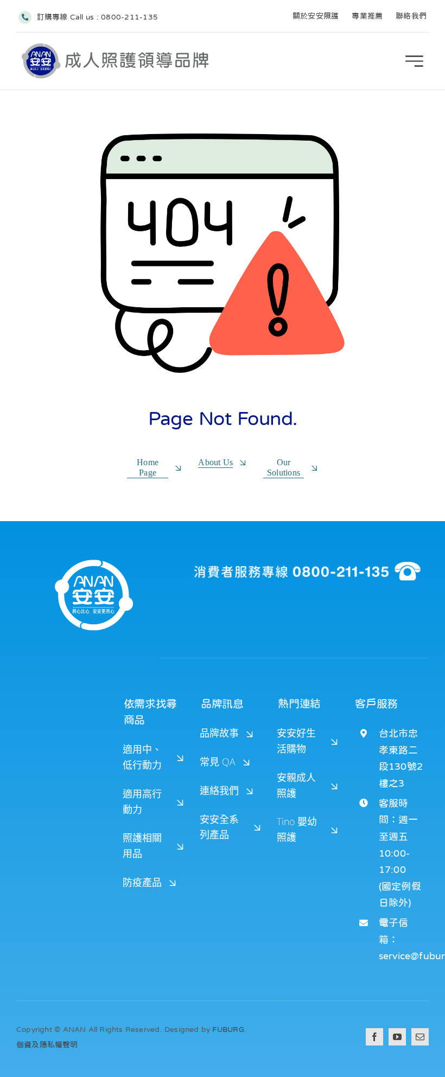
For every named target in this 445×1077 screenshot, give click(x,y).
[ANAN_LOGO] (116, 46)
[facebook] (374, 1037)
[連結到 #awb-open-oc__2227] (414, 61)
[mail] (420, 1037)
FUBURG (228, 1029)
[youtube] (397, 1037)
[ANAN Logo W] (94, 558)
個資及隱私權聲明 (47, 1044)
